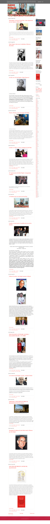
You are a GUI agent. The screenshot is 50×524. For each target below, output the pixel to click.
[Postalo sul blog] (20, 72)
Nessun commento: (18, 107)
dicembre (37, 113)
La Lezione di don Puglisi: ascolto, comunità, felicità (20, 375)
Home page (10, 16)
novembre (37, 101)
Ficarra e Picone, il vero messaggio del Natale (19, 112)
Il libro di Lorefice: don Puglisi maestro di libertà (20, 276)
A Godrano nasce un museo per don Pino (18, 196)
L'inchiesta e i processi (20, 16)
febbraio (36, 112)
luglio (36, 99)
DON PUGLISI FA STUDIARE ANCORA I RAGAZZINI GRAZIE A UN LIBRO (19, 335)
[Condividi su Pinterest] (22, 72)
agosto (36, 117)
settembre (37, 110)
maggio (36, 143)
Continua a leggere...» (11, 37)
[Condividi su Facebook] (23, 107)
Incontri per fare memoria (14, 192)
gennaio (36, 160)
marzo (36, 100)
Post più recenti (10, 513)
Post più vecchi (32, 513)
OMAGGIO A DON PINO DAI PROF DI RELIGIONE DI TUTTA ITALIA (18, 402)
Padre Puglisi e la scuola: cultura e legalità (15, 371)
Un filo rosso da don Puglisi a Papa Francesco (19, 77)
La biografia (14, 16)
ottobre (36, 102)
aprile (36, 129)
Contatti (34, 16)
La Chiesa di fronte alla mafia (14, 108)
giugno (36, 128)
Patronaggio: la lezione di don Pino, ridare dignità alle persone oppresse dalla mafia (21, 21)
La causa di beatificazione (28, 16)
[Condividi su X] (21, 72)
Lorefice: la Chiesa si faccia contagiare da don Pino (20, 147)
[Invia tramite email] (21, 107)
